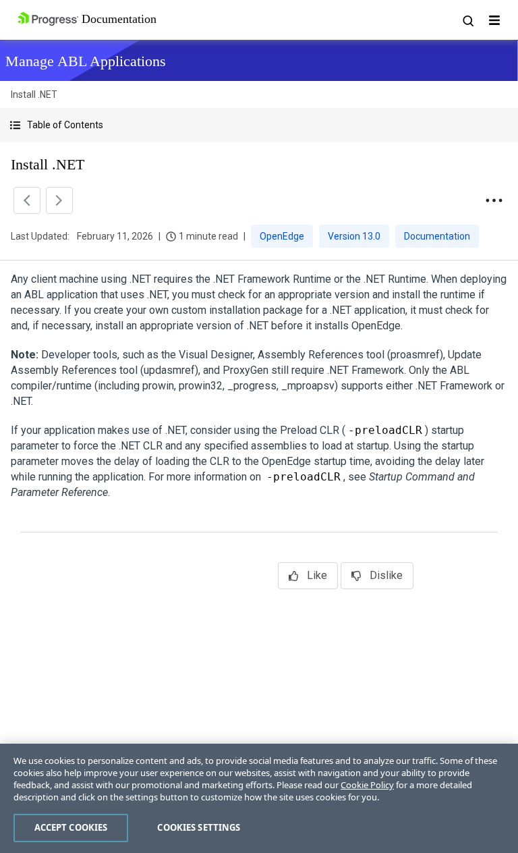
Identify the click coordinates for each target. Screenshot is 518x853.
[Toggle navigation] (494, 20)
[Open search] (467, 20)
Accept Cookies (71, 827)
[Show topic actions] (493, 200)
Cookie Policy (367, 785)
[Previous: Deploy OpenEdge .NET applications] (27, 200)
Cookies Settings (198, 827)
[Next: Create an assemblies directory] (59, 200)
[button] (259, 125)
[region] (259, 798)
